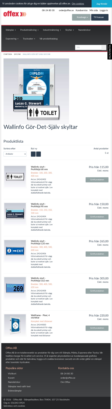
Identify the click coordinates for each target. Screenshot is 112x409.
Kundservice (82, 10)
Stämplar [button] (10, 30)
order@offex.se (66, 10)
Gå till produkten (97, 180)
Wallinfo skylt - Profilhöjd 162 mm (40, 279)
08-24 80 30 (48, 10)
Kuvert (10, 378)
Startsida (8, 54)
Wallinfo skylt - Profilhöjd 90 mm (39, 205)
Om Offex (65, 382)
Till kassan (99, 17)
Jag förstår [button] (101, 4)
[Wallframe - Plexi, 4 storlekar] (15, 325)
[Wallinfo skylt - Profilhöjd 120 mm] (15, 250)
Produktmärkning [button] (28, 30)
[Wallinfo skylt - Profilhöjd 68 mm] (15, 176)
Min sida (94, 10)
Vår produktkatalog (49, 39)
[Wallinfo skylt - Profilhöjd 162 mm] (15, 288)
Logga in (104, 10)
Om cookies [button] (78, 3)
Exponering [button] (11, 39)
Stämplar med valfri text (18, 386)
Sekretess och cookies (14, 406)
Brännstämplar (14, 391)
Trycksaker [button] (28, 39)
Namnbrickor (84, 30)
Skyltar (17, 54)
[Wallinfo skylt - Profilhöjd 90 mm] (15, 213)
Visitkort (11, 374)
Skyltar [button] (68, 30)
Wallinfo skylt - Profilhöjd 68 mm (39, 168)
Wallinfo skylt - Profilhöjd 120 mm (40, 242)
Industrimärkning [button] (51, 30)
